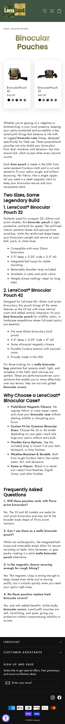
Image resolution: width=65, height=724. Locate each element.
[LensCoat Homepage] (15, 11)
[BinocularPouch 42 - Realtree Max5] (24, 100)
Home (6, 28)
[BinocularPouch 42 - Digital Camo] (13, 100)
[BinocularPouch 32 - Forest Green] (47, 100)
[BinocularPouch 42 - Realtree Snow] (9, 103)
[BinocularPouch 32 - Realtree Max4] (51, 100)
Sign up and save (19, 664)
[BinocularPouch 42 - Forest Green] (17, 100)
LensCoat (12, 642)
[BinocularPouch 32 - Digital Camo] (43, 100)
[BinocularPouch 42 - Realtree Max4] (21, 100)
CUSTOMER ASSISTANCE (23, 652)
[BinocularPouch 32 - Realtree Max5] (55, 100)
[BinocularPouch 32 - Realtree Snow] (39, 103)
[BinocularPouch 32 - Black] (39, 100)
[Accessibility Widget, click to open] (6, 718)
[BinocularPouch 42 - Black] (9, 100)
